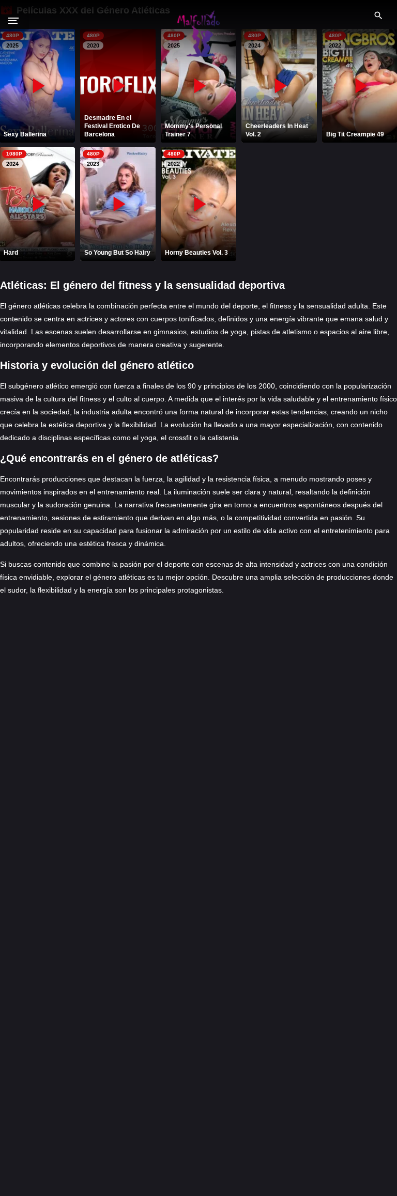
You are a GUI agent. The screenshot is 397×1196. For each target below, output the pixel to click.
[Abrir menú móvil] (18, 20)
